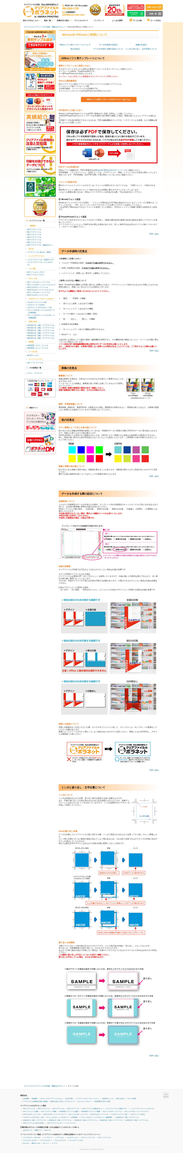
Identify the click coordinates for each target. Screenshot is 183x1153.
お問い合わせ (120, 1098)
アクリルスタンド (46, 1140)
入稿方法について (107, 1098)
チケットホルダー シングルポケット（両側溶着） (97, 1117)
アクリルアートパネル (76, 1140)
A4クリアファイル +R (54, 1123)
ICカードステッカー (104, 1137)
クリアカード (48, 1137)
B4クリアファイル (34, 242)
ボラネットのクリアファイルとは (51, 1098)
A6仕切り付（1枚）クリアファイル (40, 336)
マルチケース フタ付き (36, 305)
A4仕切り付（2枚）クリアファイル (40, 328)
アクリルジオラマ (60, 1140)
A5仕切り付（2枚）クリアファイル (40, 333)
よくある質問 (117, 20)
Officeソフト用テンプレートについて (75, 45)
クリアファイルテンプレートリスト (87, 1098)
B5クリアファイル (34, 232)
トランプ (54, 1143)
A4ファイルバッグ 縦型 (30, 1111)
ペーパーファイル (70, 1123)
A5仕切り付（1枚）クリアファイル (40, 330)
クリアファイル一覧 (37, 221)
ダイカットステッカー (88, 1137)
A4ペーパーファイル (35, 363)
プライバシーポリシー (84, 1101)
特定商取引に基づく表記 (102, 1101)
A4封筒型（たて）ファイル (37, 345)
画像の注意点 (141, 45)
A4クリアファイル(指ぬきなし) (92, 1108)
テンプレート (99, 20)
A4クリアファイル (34, 229)
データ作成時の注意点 (108, 45)
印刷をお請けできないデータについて (62, 1101)
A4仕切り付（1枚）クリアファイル (40, 325)
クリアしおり (59, 1137)
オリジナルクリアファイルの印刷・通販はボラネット (44, 27)
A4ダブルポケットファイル (37, 287)
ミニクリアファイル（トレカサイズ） (143, 1108)
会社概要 (26, 1098)
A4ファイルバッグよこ (36, 275)
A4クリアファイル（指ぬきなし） (40, 245)
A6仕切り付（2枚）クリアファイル (40, 338)
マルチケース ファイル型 (36, 302)
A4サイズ (48, 1130)
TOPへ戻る (154, 234)
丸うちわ (26, 1143)
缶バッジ (46, 1143)
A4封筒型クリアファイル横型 (90, 1111)
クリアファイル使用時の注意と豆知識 (35, 1101)
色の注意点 (75, 49)
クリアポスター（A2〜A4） (32, 1137)
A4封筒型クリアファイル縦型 (68, 1111)
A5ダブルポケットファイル (37, 295)
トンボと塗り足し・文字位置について (141, 49)
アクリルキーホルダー (30, 1140)
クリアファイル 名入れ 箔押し (39, 252)
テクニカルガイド (81, 20)
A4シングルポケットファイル (38, 282)
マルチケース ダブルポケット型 (39, 307)
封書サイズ (38, 1130)
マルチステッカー (72, 1137)
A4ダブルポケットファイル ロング (40, 290)
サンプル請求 (132, 1098)
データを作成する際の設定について (108, 49)
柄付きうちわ (36, 1143)
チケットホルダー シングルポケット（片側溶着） (62, 1117)
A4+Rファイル (32, 355)
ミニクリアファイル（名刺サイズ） (41, 260)
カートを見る (155, 20)
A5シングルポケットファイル (38, 292)
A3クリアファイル (34, 240)
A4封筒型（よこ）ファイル (37, 348)
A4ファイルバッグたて (36, 272)
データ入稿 (137, 20)
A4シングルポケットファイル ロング (41, 285)
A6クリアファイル (34, 237)
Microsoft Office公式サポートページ (110, 170)
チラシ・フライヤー (35, 373)
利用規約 (34, 1098)
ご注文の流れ (69, 1098)
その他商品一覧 (35, 368)
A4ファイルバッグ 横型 (48, 1111)
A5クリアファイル (34, 235)
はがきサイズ (27, 1130)
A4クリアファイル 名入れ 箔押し (33, 1123)
